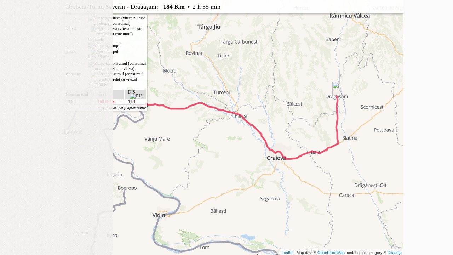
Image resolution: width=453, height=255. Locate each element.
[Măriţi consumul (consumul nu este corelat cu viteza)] (118, 77)
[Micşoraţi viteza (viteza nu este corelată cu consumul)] (117, 21)
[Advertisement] (56, 44)
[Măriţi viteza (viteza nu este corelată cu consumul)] (118, 31)
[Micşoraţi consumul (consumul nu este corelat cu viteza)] (117, 66)
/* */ (208, 55)
